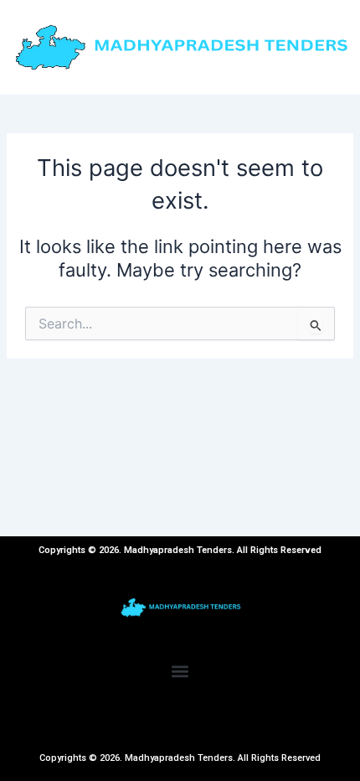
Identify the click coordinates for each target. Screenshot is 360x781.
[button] (180, 671)
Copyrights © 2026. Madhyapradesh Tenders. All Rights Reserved (180, 758)
